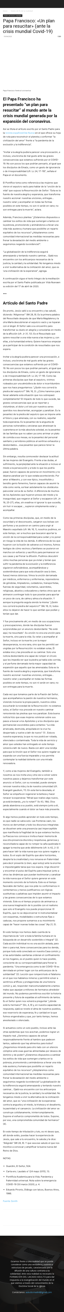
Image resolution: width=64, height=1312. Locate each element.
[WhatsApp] (13, 43)
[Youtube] (36, 1300)
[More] (33, 43)
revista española (20, 132)
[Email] (20, 43)
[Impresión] (26, 43)
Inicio (5, 11)
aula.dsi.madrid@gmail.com (39, 1292)
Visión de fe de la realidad (22, 11)
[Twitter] (6, 43)
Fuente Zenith (10, 1201)
